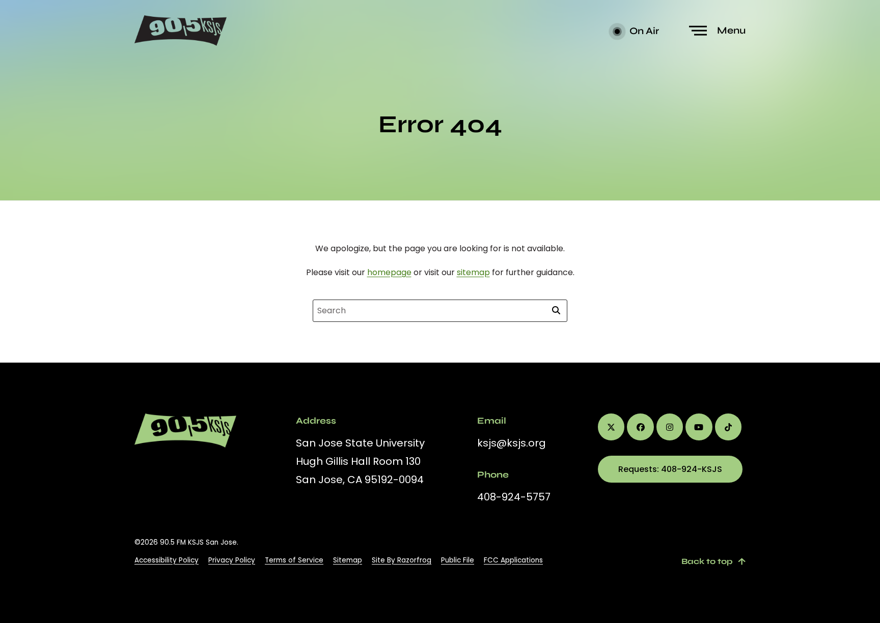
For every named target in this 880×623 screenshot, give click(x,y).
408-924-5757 (514, 497)
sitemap (473, 272)
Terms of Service (294, 560)
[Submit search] (556, 311)
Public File (457, 560)
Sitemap (347, 560)
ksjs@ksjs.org (511, 443)
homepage (389, 272)
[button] (719, 30)
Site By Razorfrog (401, 560)
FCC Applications (513, 560)
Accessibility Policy (166, 560)
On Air (643, 31)
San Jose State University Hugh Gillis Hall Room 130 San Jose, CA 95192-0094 (360, 461)
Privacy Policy (231, 560)
